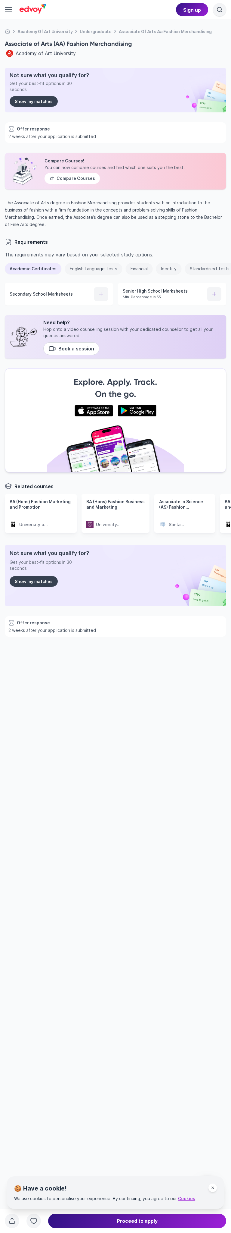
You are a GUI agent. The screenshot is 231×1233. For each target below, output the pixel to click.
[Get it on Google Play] (137, 411)
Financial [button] (139, 268)
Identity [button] (169, 268)
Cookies (186, 1198)
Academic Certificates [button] (33, 268)
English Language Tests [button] (93, 268)
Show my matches (34, 101)
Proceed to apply (137, 1221)
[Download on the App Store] (94, 411)
